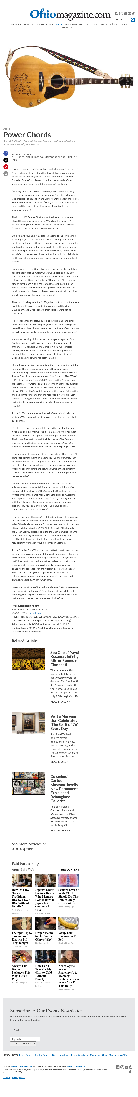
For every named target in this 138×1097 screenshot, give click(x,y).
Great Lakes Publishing (21, 1066)
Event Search (26, 1055)
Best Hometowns (61, 1055)
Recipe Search (42, 1055)
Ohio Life (90, 24)
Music (29, 849)
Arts (59, 24)
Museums (18, 849)
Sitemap (6, 1077)
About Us (119, 24)
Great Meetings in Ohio (114, 1055)
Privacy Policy (18, 1077)
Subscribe (68, 28)
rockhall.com (35, 613)
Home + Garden (73, 24)
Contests (105, 24)
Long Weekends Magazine (86, 1055)
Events (15, 24)
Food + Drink (44, 24)
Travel (28, 24)
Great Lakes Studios (76, 1066)
